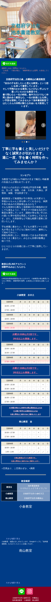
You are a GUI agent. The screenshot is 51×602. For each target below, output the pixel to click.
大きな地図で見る (13, 539)
